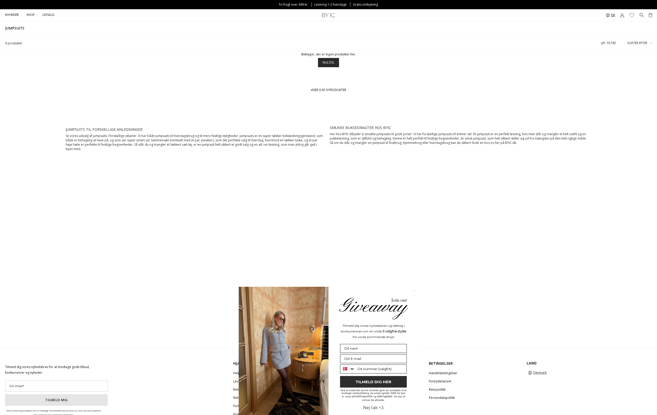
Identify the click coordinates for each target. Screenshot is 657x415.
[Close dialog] (414, 291)
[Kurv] (650, 15)
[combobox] (347, 369)
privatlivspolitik (362, 396)
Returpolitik (437, 389)
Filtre (611, 43)
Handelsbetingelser (443, 373)
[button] (30, 15)
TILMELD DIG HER (373, 381)
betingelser (384, 396)
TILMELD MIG (56, 400)
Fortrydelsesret (440, 381)
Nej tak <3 (373, 407)
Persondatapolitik (442, 398)
